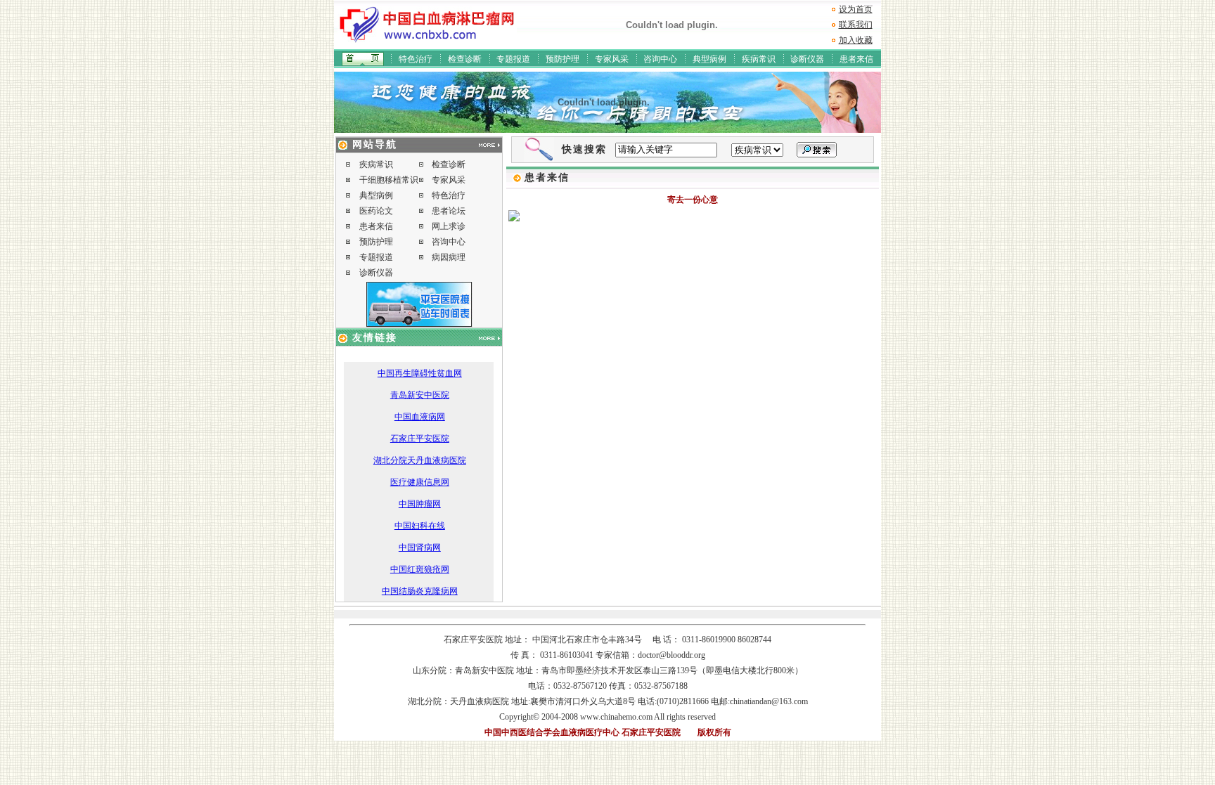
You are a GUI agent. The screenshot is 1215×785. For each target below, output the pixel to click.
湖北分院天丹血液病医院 (419, 460)
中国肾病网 (420, 547)
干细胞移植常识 (388, 180)
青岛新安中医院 (419, 395)
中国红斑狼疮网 (419, 569)
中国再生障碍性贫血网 (420, 373)
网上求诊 (448, 226)
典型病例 (709, 59)
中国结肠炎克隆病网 (420, 591)
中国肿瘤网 (420, 504)
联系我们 (856, 25)
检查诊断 (465, 59)
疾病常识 (759, 59)
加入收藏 (856, 40)
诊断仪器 (807, 59)
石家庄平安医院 (419, 438)
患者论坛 (448, 211)
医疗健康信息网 (419, 482)
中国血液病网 (419, 417)
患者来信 (856, 59)
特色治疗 (415, 59)
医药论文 (376, 211)
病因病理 (448, 257)
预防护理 (562, 59)
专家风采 (612, 59)
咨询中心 (660, 59)
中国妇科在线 (419, 526)
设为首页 (856, 9)
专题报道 (513, 59)
